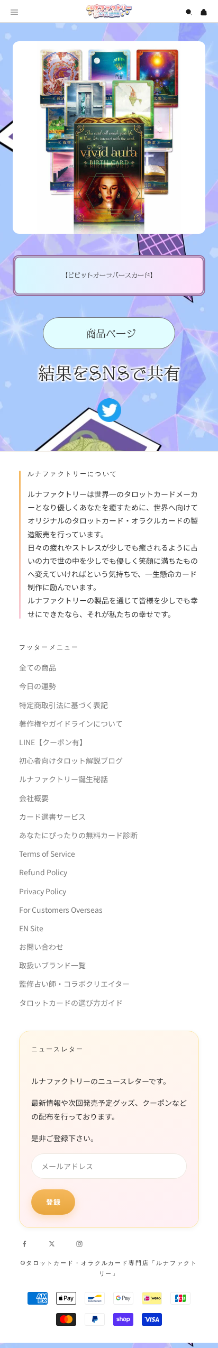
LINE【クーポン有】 (53, 742)
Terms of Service (47, 853)
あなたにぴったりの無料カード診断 (78, 835)
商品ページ (109, 333)
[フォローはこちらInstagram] (79, 1242)
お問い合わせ (41, 946)
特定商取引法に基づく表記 (63, 705)
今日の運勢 (37, 686)
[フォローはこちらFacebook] (24, 1242)
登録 (53, 1202)
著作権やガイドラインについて (71, 723)
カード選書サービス (52, 816)
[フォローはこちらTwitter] (52, 1242)
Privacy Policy (42, 891)
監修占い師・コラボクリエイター (74, 983)
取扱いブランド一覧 (52, 965)
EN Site (31, 928)
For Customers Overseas (61, 909)
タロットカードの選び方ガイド (71, 1002)
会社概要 (34, 798)
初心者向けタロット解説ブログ (71, 760)
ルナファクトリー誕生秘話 (63, 779)
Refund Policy (43, 872)
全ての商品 (37, 667)
